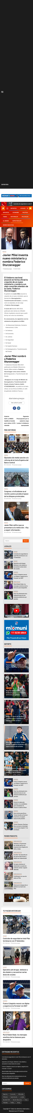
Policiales (25, 216)
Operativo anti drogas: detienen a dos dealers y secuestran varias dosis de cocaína (20, 565)
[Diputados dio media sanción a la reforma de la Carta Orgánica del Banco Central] (16, 443)
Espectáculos (17, 221)
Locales (22, 208)
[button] (7, 208)
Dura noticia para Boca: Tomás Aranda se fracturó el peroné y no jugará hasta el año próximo (16, 744)
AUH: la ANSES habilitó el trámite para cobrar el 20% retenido (10, 421)
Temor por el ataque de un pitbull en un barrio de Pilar (21, 886)
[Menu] (7, 208)
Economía (16, 212)
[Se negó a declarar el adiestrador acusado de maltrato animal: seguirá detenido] (8, 866)
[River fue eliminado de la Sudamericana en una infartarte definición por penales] (8, 595)
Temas (5, 216)
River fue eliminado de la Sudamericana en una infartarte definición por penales (20, 596)
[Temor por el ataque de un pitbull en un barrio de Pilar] (8, 886)
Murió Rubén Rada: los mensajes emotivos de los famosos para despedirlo (21, 585)
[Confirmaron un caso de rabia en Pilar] (8, 876)
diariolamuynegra (8, 269)
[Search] (27, 208)
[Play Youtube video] (16, 611)
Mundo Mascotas (8, 225)
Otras (26, 1099)
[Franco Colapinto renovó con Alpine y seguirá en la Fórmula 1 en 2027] (8, 575)
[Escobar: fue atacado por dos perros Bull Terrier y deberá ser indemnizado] (8, 855)
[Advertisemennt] (16, 195)
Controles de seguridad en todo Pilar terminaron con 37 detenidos (21, 555)
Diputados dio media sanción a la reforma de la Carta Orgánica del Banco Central (16, 460)
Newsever (12, 1111)
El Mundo (6, 221)
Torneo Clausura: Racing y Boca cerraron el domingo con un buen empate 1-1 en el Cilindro (16, 770)
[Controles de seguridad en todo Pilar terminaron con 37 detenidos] (8, 554)
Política (25, 212)
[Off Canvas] (2, 92)
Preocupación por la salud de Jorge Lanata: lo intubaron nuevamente (23, 421)
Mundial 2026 (6, 1099)
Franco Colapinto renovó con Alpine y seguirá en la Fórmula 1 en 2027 (21, 576)
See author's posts (16, 403)
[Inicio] (3, 208)
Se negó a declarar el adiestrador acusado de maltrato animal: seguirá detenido (20, 866)
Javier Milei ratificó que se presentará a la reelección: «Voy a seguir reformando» (16, 527)
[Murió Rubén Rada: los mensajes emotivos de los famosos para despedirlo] (8, 585)
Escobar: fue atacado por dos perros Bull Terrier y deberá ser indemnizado (20, 856)
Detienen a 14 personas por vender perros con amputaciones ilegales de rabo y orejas (21, 846)
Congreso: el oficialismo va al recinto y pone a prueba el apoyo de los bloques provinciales (16, 493)
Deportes (14, 208)
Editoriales (14, 216)
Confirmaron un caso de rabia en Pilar (20, 877)
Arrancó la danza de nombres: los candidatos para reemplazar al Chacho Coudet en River (16, 718)
